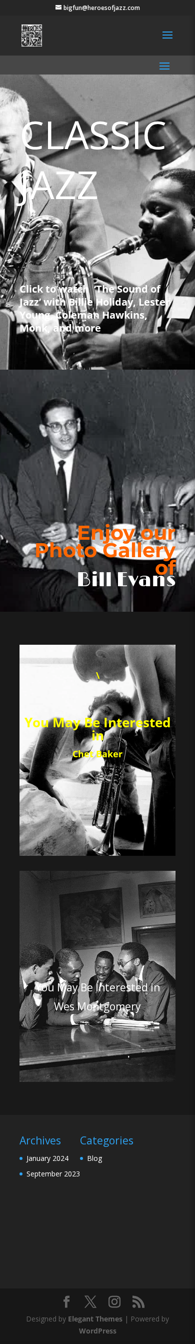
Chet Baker (97, 754)
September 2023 (53, 1173)
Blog (94, 1158)
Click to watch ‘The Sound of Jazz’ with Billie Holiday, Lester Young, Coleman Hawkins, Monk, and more (95, 308)
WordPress (97, 1330)
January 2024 (47, 1158)
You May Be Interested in (97, 728)
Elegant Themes (95, 1318)
